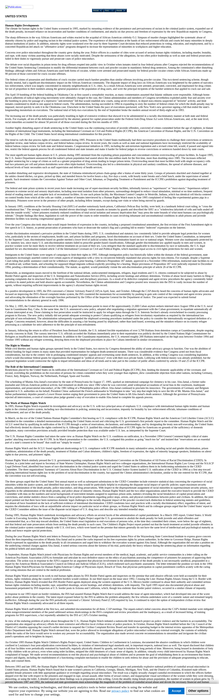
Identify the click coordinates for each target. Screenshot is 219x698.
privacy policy (120, 691)
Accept (176, 690)
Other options (198, 691)
